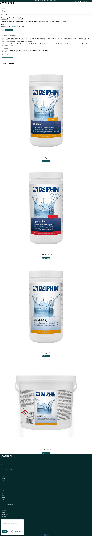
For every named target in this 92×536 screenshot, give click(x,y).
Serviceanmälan (5, 484)
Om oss (3, 476)
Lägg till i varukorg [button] (46, 160)
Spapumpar (40, 5)
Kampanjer (67, 5)
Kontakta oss (4, 482)
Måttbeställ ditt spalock (6, 487)
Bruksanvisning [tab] (13, 35)
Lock (23, 5)
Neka (11, 531)
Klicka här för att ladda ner (7, 57)
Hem (2, 19)
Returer (3, 508)
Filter (3, 495)
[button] (22, 521)
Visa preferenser (18, 531)
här (19, 51)
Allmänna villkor (5, 512)
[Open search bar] (46, 6)
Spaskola (3, 478)
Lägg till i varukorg (9, 30)
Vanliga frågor (4, 480)
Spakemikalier (11, 19)
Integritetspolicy (5, 514)
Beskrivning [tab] (4, 35)
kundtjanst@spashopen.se (8, 467)
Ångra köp (4, 516)
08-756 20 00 (5, 463)
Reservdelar (58, 5)
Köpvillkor (4, 510)
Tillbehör (49, 5)
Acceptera (4, 531)
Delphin (23, 26)
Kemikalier (30, 5)
